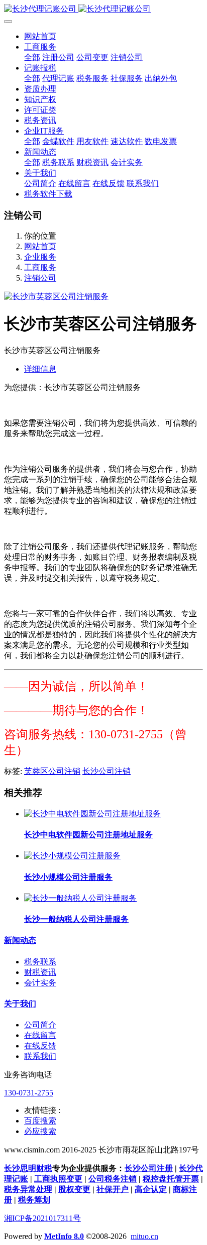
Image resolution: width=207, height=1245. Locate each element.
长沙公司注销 (106, 771)
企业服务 (40, 257)
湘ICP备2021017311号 (42, 1218)
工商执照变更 (58, 1178)
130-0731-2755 (28, 1092)
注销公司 (40, 278)
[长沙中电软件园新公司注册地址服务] (92, 813)
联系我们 (40, 1056)
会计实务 (40, 982)
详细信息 (40, 369)
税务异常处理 (28, 1189)
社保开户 (112, 1189)
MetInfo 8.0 (64, 1236)
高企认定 (151, 1189)
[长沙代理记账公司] (103, 9)
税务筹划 (34, 1199)
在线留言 (40, 1035)
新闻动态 (20, 940)
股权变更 (74, 1189)
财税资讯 (40, 972)
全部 (32, 57)
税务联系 (40, 961)
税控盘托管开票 (171, 1178)
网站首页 (40, 36)
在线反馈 (40, 1045)
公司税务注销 (112, 1178)
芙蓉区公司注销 (52, 771)
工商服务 (40, 267)
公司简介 (40, 1024)
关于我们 (20, 1003)
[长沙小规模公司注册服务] (72, 855)
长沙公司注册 (149, 1168)
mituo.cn (144, 1236)
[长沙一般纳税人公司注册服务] (80, 898)
